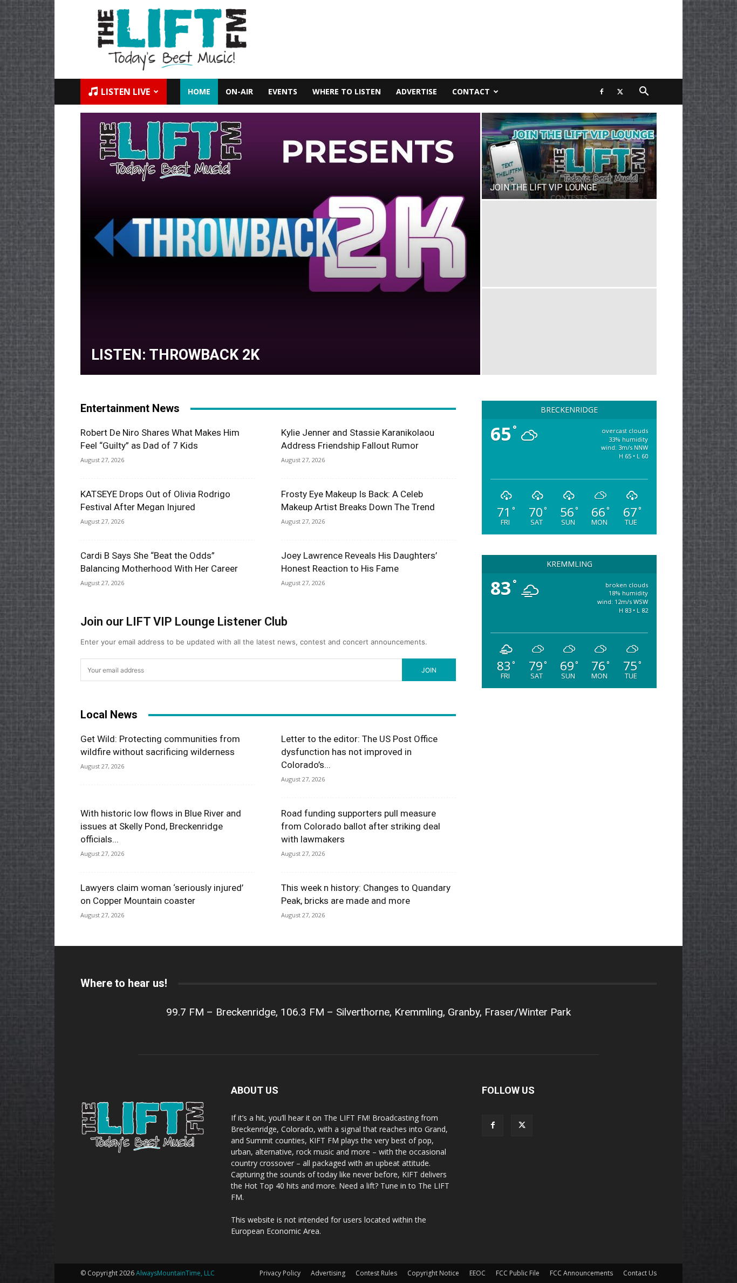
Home (199, 91)
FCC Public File (518, 1273)
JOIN (428, 670)
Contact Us (640, 1273)
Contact (471, 91)
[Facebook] (601, 92)
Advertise (416, 91)
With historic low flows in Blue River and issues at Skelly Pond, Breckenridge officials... (160, 826)
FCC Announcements (581, 1273)
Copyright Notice (433, 1273)
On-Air (239, 91)
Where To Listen (346, 91)
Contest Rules (376, 1273)
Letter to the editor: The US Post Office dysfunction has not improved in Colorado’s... (359, 751)
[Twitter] (620, 92)
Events (282, 91)
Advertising (328, 1273)
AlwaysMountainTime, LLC (175, 1273)
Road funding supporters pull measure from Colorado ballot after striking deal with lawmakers (360, 826)
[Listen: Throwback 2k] (280, 244)
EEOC (477, 1273)
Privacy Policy (280, 1273)
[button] (644, 92)
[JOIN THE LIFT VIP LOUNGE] (569, 156)
